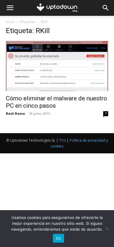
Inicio (10, 21)
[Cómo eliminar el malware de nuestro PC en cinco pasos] (57, 66)
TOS (62, 140)
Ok (58, 238)
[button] (10, 8)
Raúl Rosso (15, 113)
